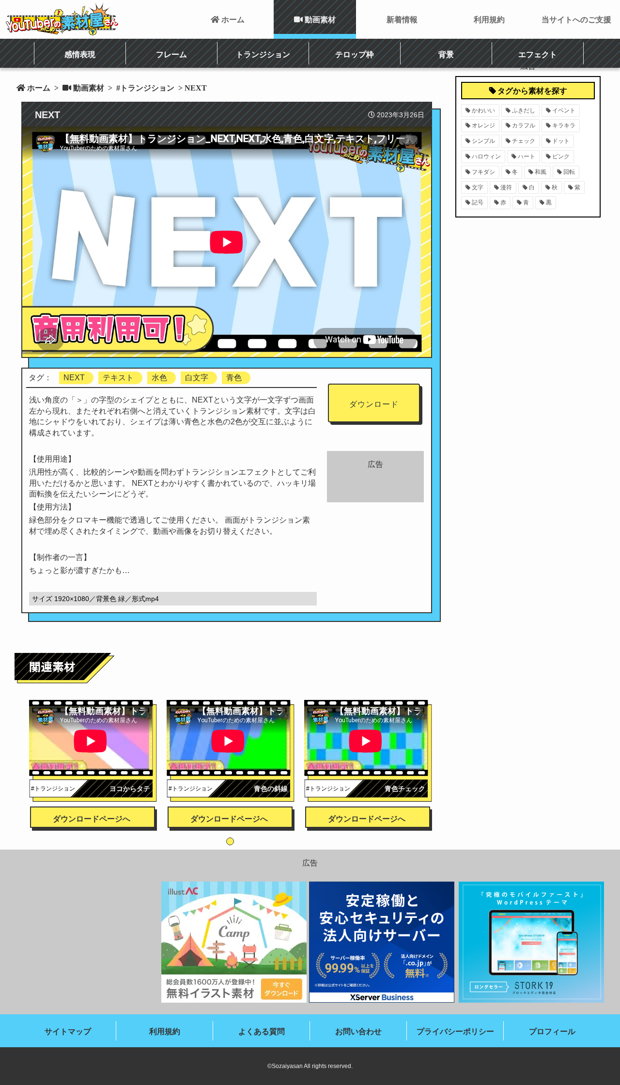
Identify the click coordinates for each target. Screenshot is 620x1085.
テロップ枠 (354, 54)
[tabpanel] (93, 751)
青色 (234, 377)
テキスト (118, 377)
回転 (569, 172)
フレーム (171, 54)
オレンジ (483, 125)
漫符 (506, 187)
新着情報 (402, 19)
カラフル (523, 125)
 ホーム (228, 19)
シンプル (483, 141)
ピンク (561, 156)
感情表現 (79, 54)
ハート (526, 156)
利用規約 (489, 19)
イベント (563, 110)
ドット (561, 141)
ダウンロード (374, 404)
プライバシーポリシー (455, 1031)
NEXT (74, 377)
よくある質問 (261, 1031)
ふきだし (523, 110)
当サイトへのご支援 (576, 19)
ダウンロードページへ (91, 819)
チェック (523, 141)
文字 (477, 187)
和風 (540, 172)
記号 (477, 202)
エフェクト (537, 54)
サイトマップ (68, 1031)
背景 (446, 54)
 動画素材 (315, 19)
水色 (159, 377)
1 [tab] (230, 841)
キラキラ (563, 125)
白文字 (196, 377)
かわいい (483, 110)
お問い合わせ (358, 1031)
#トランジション (144, 88)
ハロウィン (486, 156)
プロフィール (552, 1031)
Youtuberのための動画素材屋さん (62, 18)
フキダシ (483, 172)
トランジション (263, 54)
